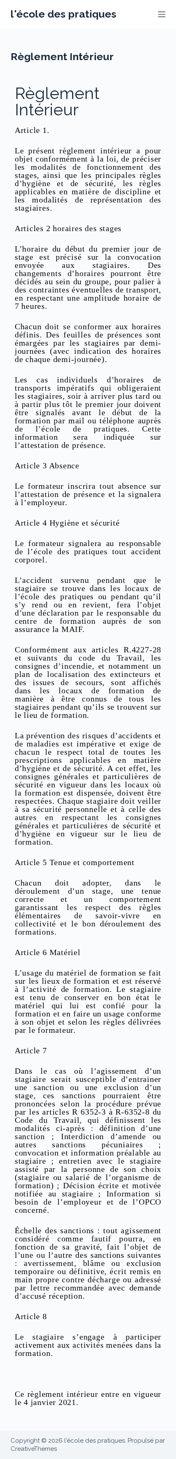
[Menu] (161, 14)
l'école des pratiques (63, 14)
